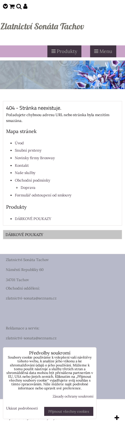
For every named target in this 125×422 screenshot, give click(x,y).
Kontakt (22, 165)
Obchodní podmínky (32, 180)
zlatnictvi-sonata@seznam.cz (31, 298)
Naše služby (25, 172)
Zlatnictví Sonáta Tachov (42, 26)
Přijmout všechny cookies (68, 411)
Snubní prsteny (28, 150)
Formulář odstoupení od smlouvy (43, 195)
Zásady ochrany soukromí (73, 396)
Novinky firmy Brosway (35, 157)
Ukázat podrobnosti (22, 408)
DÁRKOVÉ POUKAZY (33, 218)
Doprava (28, 187)
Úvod (19, 143)
